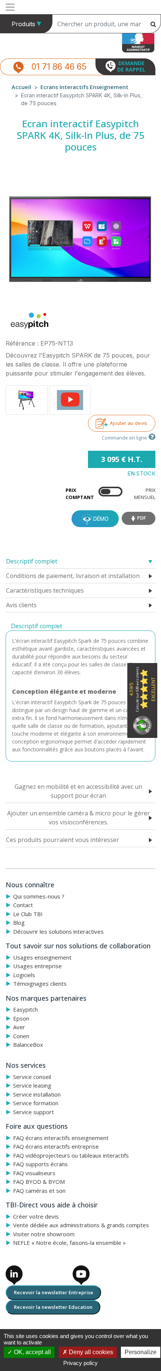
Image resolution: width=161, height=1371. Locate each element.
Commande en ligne (124, 437)
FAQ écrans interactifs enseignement (61, 1138)
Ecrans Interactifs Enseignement (84, 87)
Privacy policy (80, 1363)
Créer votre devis (36, 1216)
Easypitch (25, 1009)
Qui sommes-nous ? (38, 896)
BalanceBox (28, 1044)
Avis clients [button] (21, 605)
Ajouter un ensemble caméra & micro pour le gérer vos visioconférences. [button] (78, 817)
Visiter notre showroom (44, 1234)
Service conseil (32, 1076)
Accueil (21, 87)
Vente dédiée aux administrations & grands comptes (81, 1225)
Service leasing (32, 1085)
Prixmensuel (144, 494)
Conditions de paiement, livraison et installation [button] (73, 576)
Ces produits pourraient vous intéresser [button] (62, 840)
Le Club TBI (28, 914)
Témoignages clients (40, 983)
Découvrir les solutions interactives (58, 931)
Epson (21, 1018)
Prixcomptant (80, 494)
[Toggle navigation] (10, 7)
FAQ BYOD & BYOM (39, 1181)
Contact (23, 905)
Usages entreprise (37, 966)
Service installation (37, 1094)
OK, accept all (31, 1352)
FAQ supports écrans (40, 1164)
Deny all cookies (90, 1352)
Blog (19, 922)
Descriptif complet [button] (31, 561)
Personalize (141, 1352)
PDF (141, 517)
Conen (21, 1036)
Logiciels (24, 975)
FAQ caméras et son (39, 1190)
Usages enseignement (42, 957)
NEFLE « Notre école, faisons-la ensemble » (69, 1242)
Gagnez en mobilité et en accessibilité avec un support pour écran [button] (78, 791)
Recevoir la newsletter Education (53, 1307)
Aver (19, 1027)
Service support (33, 1112)
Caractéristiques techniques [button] (45, 590)
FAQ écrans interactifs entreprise (56, 1146)
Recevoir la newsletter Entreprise (53, 1292)
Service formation (35, 1103)
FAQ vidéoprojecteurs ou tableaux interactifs (71, 1155)
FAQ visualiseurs (34, 1173)
